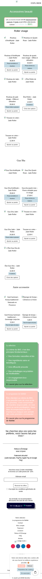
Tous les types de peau (12, 325)
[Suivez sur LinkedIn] (23, 546)
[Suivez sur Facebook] (18, 546)
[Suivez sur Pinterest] (28, 546)
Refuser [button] (30, 566)
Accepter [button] (21, 566)
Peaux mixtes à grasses (12, 107)
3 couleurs (30, 104)
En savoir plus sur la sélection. (19, 384)
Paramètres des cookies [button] (25, 569)
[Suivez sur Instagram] (13, 546)
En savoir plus (25, 573)
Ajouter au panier (12, 70)
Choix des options (29, 108)
